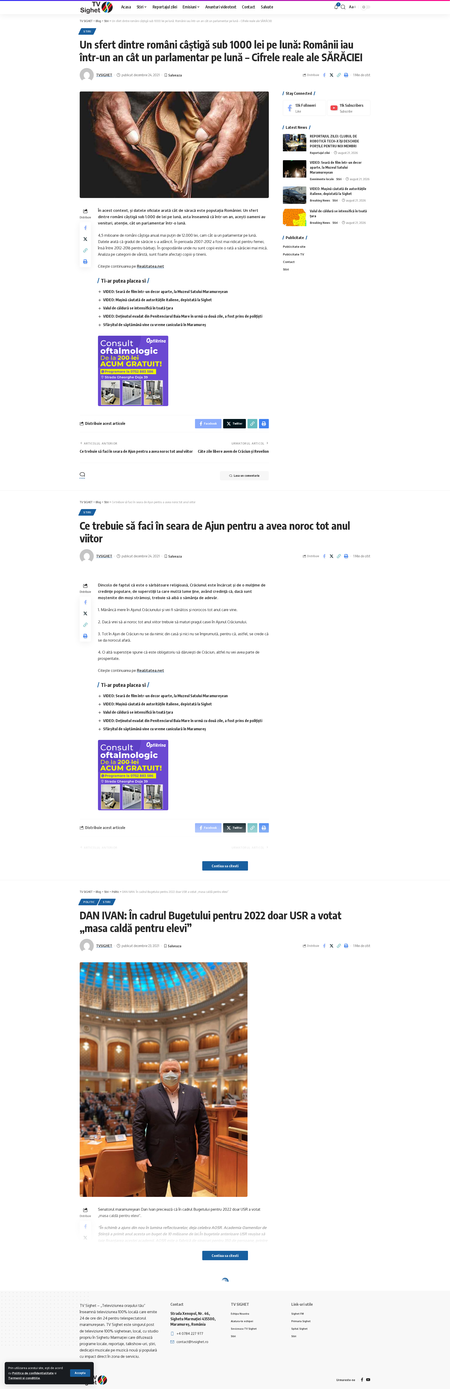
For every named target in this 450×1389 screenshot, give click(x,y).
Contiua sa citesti (225, 866)
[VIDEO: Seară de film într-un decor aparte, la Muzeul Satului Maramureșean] (294, 169)
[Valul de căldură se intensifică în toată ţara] (294, 217)
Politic (89, 902)
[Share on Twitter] (331, 75)
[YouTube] (368, 1380)
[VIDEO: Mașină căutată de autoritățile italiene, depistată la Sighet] (294, 195)
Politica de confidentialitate (33, 1373)
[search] (343, 7)
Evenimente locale (322, 179)
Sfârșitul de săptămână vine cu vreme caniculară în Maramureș (154, 324)
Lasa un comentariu (246, 475)
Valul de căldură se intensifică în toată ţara (138, 308)
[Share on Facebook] (324, 75)
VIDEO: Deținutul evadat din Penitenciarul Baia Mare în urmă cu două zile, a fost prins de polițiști (182, 316)
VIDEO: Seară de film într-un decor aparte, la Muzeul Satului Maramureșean (165, 291)
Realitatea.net (150, 266)
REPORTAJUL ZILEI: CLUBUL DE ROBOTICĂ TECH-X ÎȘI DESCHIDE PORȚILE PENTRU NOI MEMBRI (334, 141)
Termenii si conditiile (24, 1378)
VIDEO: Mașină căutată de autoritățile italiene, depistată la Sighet (157, 299)
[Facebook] (304, 108)
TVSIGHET (104, 75)
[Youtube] (348, 108)
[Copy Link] (338, 75)
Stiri (87, 31)
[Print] (346, 75)
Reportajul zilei (320, 153)
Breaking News (320, 200)
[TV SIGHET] (97, 7)
